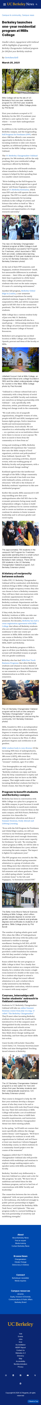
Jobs (20, 1339)
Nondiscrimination (20, 1364)
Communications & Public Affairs (20, 1299)
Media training (20, 1243)
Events (20, 1336)
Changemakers (20, 1259)
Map (20, 1358)
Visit (20, 1334)
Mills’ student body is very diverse (17, 748)
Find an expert (20, 1240)
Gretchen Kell (11, 57)
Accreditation (21, 1345)
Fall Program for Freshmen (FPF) (16, 134)
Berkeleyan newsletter (20, 1278)
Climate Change (20, 1262)
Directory (20, 1356)
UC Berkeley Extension (19, 189)
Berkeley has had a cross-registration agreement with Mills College (20, 623)
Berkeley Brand (20, 1302)
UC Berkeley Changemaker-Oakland (22, 155)
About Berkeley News (20, 1238)
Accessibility (20, 1361)
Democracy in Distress (20, 1265)
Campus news (28, 15)
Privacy (20, 1367)
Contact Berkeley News (20, 1246)
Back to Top (33, 1401)
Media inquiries (20, 1281)
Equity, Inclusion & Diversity (20, 1297)
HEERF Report (20, 1347)
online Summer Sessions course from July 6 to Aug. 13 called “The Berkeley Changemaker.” (18, 1011)
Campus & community (11, 15)
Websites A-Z (20, 1353)
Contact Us (20, 1350)
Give (20, 1342)
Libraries (20, 1294)
